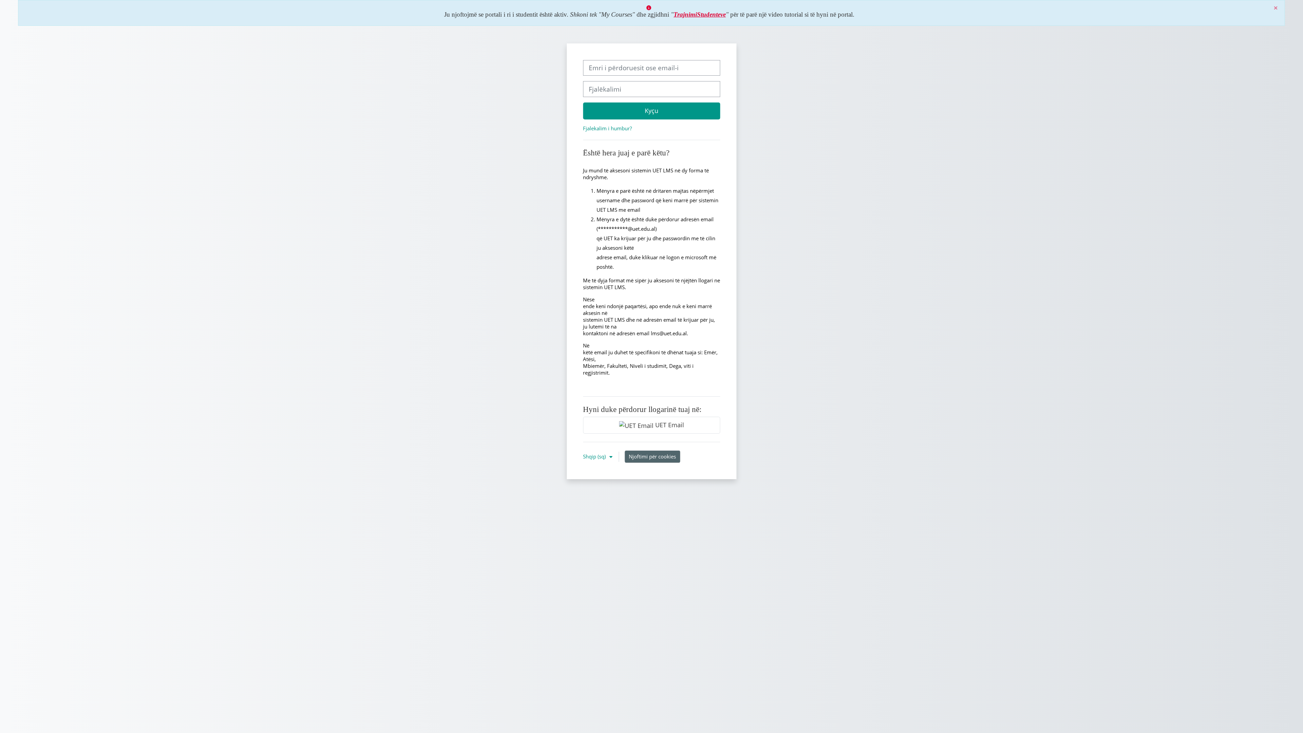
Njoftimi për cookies (652, 456)
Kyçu (651, 111)
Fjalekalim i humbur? (607, 128)
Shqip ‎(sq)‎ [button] (595, 456)
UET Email (669, 425)
